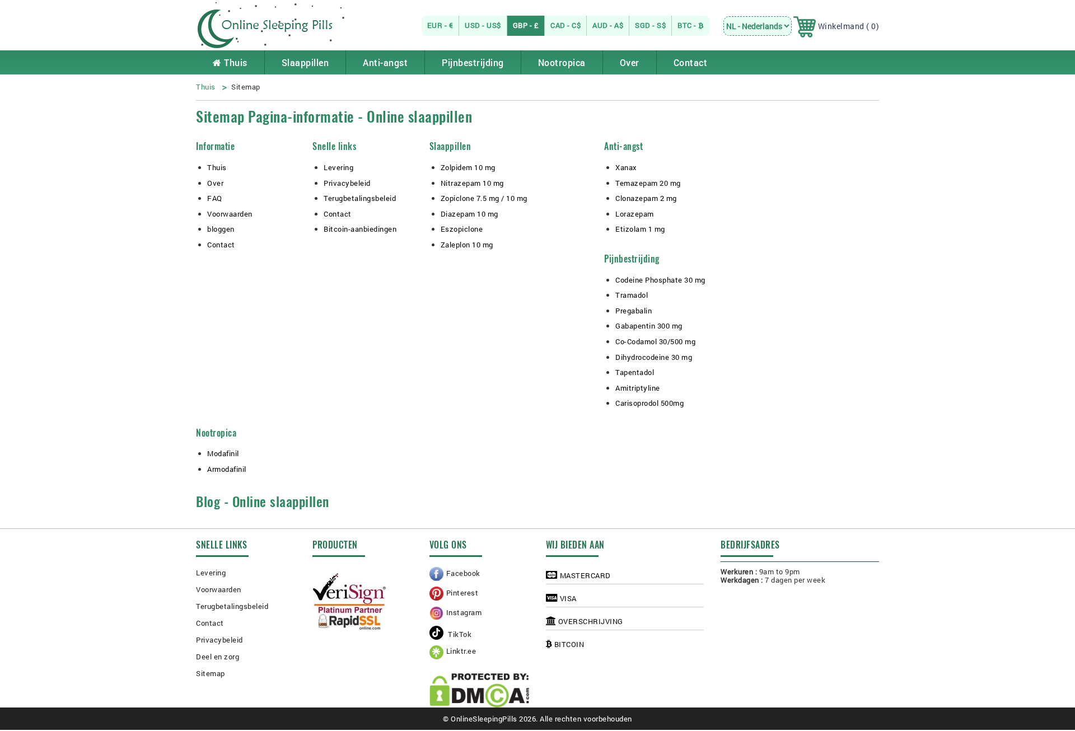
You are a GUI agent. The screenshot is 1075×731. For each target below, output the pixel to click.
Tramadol (631, 295)
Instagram (464, 612)
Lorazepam (634, 214)
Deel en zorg (217, 657)
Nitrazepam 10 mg (472, 183)
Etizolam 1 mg (640, 229)
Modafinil (223, 453)
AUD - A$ (607, 25)
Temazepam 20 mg (648, 183)
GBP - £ (526, 25)
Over (629, 62)
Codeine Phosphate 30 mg (660, 280)
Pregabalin (633, 311)
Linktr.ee (461, 651)
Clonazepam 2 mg (646, 198)
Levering (338, 167)
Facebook (463, 573)
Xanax (626, 167)
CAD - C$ (565, 25)
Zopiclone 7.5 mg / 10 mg (484, 198)
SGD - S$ (650, 25)
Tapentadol (634, 372)
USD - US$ (483, 25)
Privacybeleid (347, 183)
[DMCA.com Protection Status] (479, 690)
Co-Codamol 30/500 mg (655, 341)
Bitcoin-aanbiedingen (360, 229)
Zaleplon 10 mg (467, 245)
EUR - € (440, 25)
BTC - (687, 25)
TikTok (459, 634)
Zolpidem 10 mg (468, 167)
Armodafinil (226, 469)
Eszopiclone (462, 229)
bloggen (221, 229)
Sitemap (210, 673)
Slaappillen (305, 62)
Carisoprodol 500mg (649, 403)
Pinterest (462, 593)
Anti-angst (385, 62)
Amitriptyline (637, 388)
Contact (691, 62)
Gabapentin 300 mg (649, 326)
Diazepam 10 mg (469, 214)
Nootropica (562, 62)
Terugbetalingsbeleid (360, 198)
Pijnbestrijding (473, 62)
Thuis (234, 62)
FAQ (214, 198)
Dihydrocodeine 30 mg (653, 357)
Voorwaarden (230, 214)
